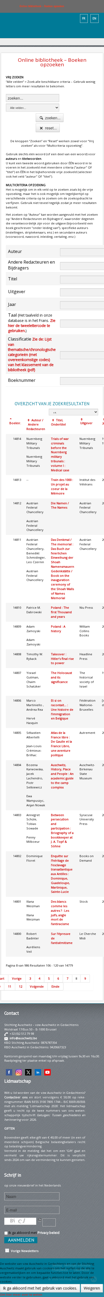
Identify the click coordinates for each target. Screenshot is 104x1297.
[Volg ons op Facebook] (9, 1072)
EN (94, 18)
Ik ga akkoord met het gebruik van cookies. (40, 1288)
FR (83, 18)
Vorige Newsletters (23, 1251)
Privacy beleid (48, 1232)
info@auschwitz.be (23, 1038)
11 (9, 986)
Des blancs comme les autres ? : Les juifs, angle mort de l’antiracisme (60, 912)
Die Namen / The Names (60, 505)
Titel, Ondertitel (58, 422)
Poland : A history (58, 628)
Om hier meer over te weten (21, 1294)
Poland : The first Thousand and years (61, 612)
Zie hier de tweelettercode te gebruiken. (31, 325)
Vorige (17, 978)
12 (20, 986)
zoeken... (52, 117)
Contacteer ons (15, 1097)
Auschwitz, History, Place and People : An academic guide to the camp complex (62, 776)
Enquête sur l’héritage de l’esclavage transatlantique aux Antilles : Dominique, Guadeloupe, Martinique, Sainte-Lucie (62, 874)
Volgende (37, 986)
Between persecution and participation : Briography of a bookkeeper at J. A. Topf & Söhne (62, 830)
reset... (50, 127)
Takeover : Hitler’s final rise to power (62, 658)
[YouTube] (47, 1072)
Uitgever (86, 423)
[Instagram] (18, 1072)
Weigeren (92, 1288)
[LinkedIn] (38, 1072)
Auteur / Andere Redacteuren (35, 424)
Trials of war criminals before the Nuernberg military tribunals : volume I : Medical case (60, 454)
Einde (55, 986)
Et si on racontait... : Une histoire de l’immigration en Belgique (62, 709)
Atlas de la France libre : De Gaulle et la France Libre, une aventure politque (61, 744)
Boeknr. (15, 423)
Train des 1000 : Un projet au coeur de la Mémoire (62, 486)
